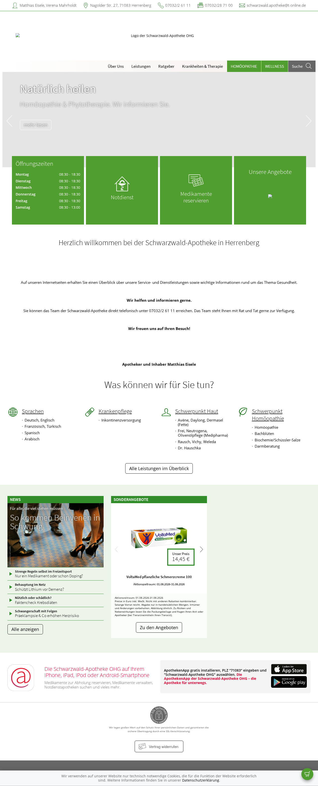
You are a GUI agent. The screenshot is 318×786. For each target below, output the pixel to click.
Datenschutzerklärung (200, 780)
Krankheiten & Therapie (202, 66)
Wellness (274, 66)
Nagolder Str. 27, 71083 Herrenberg (120, 5)
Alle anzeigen (25, 629)
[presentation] (9, 120)
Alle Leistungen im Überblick (159, 468)
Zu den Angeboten (159, 627)
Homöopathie (244, 66)
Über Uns (116, 66)
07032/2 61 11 (178, 5)
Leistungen (141, 66)
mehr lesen (35, 125)
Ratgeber (166, 66)
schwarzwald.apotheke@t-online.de (276, 5)
